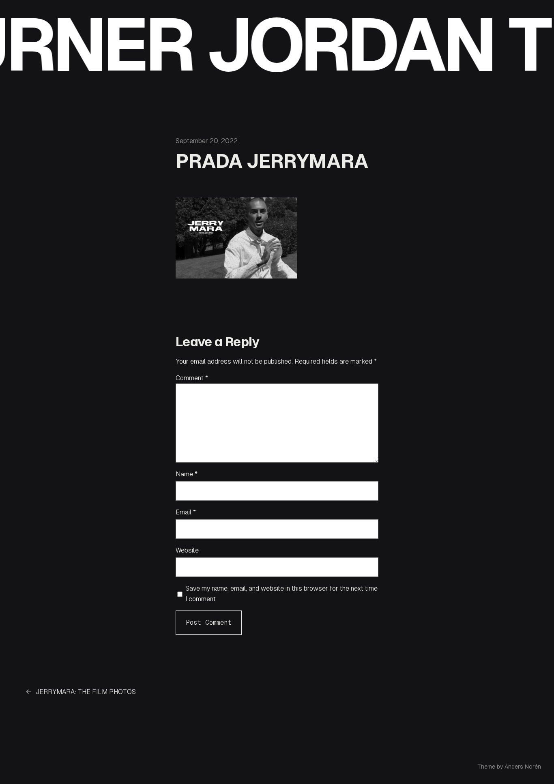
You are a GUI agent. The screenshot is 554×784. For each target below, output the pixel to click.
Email (186, 512)
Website (187, 550)
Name (187, 474)
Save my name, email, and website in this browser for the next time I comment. (281, 594)
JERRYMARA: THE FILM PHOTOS (86, 692)
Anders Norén (523, 766)
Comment (192, 378)
